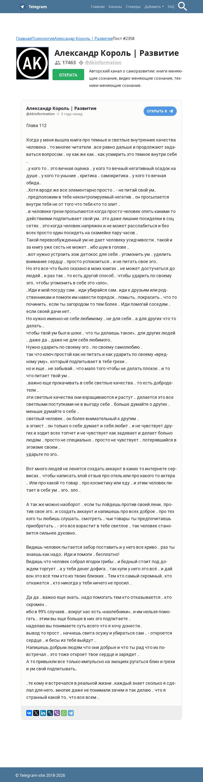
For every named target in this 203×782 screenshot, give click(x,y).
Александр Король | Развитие (83, 38)
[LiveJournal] (50, 713)
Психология (42, 38)
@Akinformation (103, 62)
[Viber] (57, 713)
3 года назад (71, 113)
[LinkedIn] (43, 713)
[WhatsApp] (64, 713)
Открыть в (157, 111)
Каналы (115, 6)
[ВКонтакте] (29, 713)
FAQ (171, 6)
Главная (98, 6)
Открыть (68, 74)
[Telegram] (71, 713)
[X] (36, 713)
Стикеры (133, 6)
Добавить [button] (153, 6)
